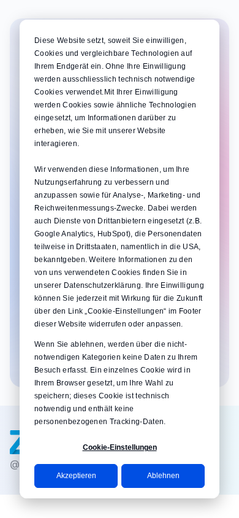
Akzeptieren (76, 475)
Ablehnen (163, 475)
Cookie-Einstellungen (120, 447)
